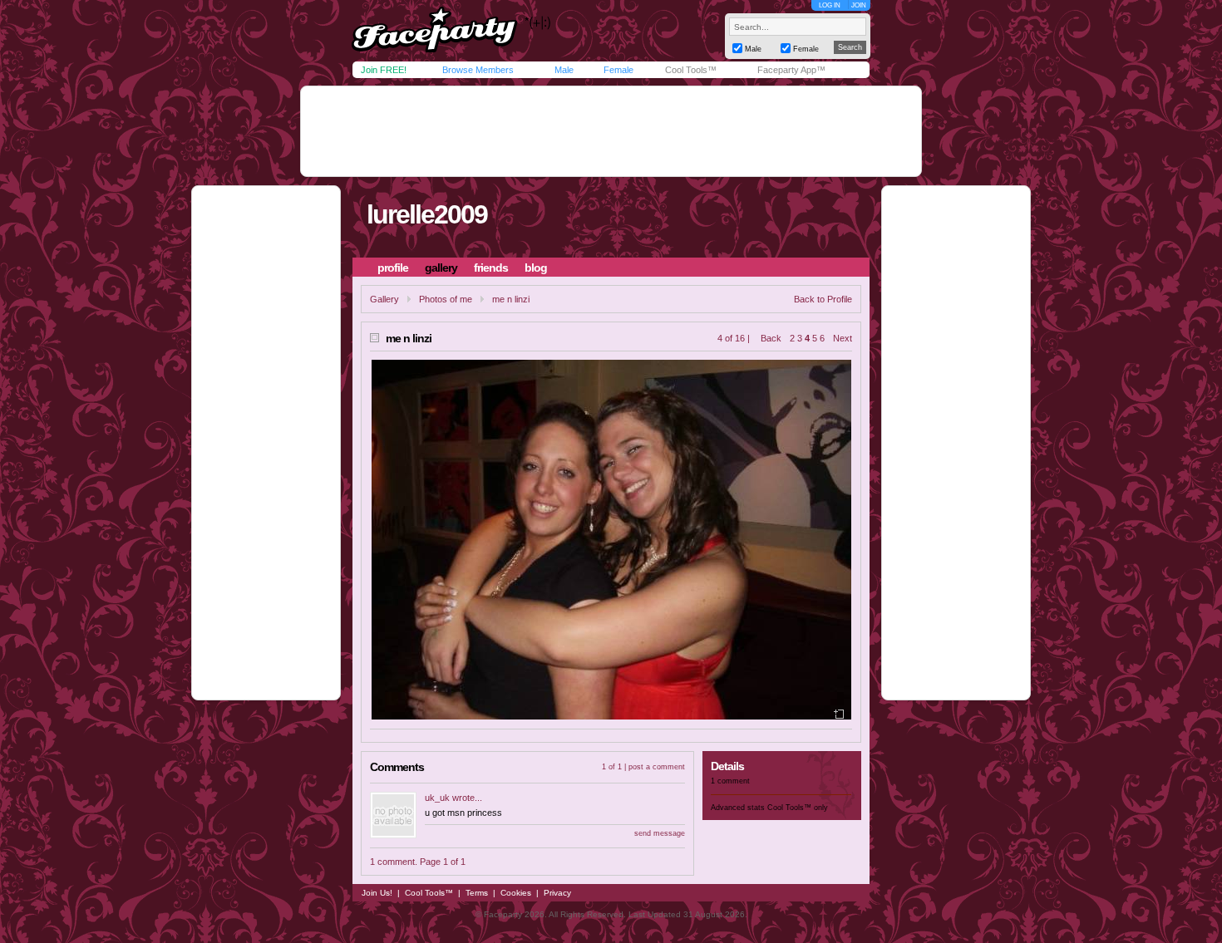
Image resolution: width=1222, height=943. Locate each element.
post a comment (656, 767)
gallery (441, 267)
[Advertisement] (611, 131)
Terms (477, 892)
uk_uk (437, 798)
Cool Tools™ (691, 70)
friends (491, 267)
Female (618, 70)
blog (536, 267)
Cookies (515, 892)
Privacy (557, 892)
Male (564, 70)
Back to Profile (823, 299)
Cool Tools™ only (797, 807)
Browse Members (478, 70)
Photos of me (445, 299)
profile (392, 267)
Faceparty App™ (791, 70)
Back (771, 338)
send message (659, 833)
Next (842, 338)
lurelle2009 (427, 214)
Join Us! (377, 892)
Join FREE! (384, 70)
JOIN (858, 5)
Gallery (384, 299)
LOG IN (829, 5)
